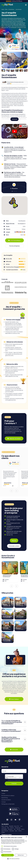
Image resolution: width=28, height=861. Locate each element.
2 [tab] (14, 191)
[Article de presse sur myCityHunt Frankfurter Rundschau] (7, 292)
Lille (15, 829)
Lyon (21, 826)
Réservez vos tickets (15, 438)
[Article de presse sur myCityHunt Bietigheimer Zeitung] (21, 282)
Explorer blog (4, 797)
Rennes (18, 829)
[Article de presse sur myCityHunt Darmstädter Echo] (21, 287)
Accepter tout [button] (7, 855)
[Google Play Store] (14, 813)
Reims (22, 829)
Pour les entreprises (14, 246)
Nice (8, 827)
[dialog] (14, 848)
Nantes (12, 827)
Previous (11, 490)
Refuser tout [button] (21, 855)
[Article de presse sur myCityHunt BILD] (7, 288)
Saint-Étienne (4, 830)
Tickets (3, 793)
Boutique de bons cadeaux (7, 795)
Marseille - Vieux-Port (14, 826)
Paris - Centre (4, 826)
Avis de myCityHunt (6, 799)
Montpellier (4, 829)
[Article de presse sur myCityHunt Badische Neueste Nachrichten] (7, 282)
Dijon (16, 830)
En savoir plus (18, 843)
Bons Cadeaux (15, 699)
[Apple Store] (14, 809)
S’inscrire (14, 783)
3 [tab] (16, 191)
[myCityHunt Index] (8, 4)
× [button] (26, 836)
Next (16, 490)
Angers (3, 832)
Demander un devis (14, 546)
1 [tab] (12, 191)
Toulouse (3, 827)
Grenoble (11, 830)
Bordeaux (10, 829)
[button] (14, 858)
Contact (3, 802)
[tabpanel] (14, 186)
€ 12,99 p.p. (15, 240)
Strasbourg (17, 827)
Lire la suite (14, 119)
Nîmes (20, 830)
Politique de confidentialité (14, 780)
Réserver (14, 540)
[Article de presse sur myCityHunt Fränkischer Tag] (21, 293)
